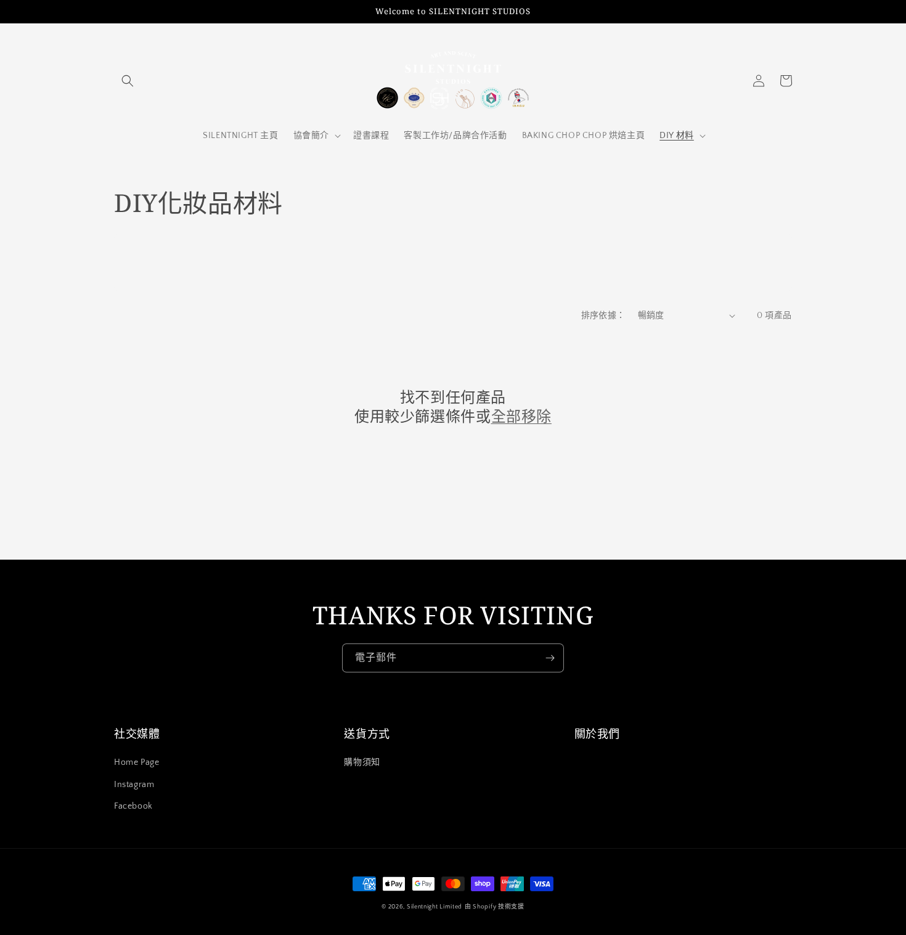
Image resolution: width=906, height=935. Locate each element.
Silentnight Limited (434, 907)
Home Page (136, 762)
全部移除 (521, 415)
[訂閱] (549, 657)
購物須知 (362, 762)
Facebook (133, 806)
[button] (127, 80)
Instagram (134, 785)
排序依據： (603, 316)
